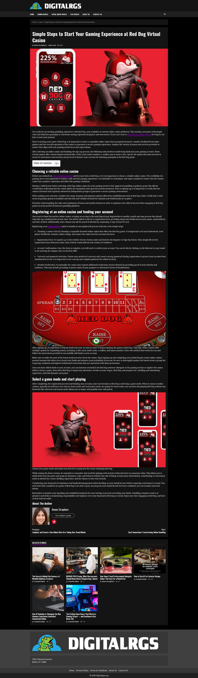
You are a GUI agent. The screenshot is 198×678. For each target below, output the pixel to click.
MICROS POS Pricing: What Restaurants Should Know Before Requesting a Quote (82, 560)
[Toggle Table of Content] (55, 163)
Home (32, 14)
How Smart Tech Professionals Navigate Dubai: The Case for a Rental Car (116, 560)
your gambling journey (62, 176)
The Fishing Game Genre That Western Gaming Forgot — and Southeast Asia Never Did (82, 598)
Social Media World (59, 14)
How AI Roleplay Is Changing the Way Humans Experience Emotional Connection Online (48, 598)
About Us (86, 14)
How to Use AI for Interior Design (150, 560)
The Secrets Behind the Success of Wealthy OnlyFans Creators (48, 560)
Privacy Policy (82, 670)
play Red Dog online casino (139, 134)
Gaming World (42, 14)
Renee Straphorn (40, 45)
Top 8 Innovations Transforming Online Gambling (147, 531)
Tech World (74, 14)
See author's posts (63, 515)
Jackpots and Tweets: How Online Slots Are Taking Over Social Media (59, 531)
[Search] (165, 14)
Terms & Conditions (98, 670)
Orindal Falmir (39, 581)
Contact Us (97, 14)
